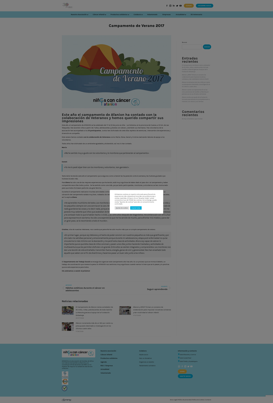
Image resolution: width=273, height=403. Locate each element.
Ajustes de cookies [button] (122, 208)
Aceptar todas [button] (135, 208)
